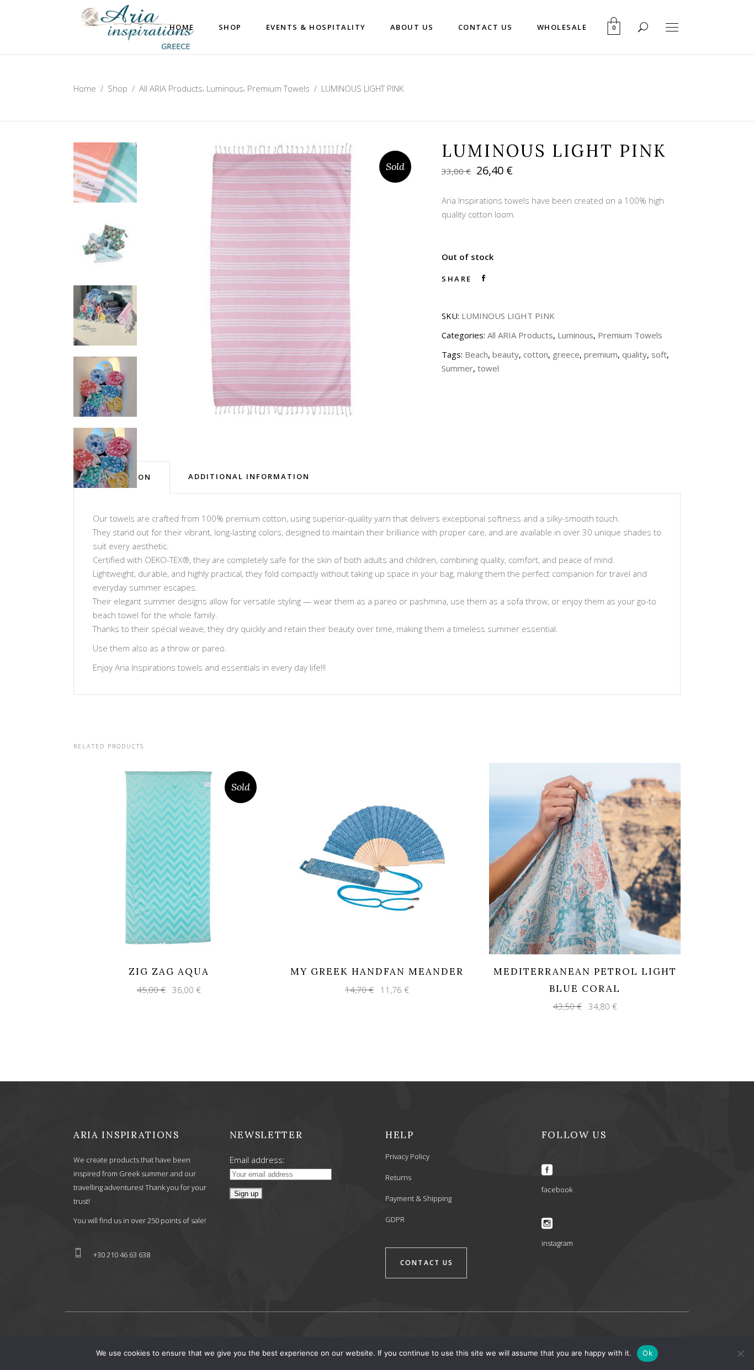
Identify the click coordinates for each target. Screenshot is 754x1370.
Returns (398, 1177)
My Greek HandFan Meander (377, 971)
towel (488, 368)
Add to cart (367, 858)
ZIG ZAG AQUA (169, 971)
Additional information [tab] (249, 476)
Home (84, 88)
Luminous (224, 88)
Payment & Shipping (418, 1198)
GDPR (395, 1219)
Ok (647, 1352)
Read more (159, 858)
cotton (535, 354)
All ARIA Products (171, 88)
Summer (457, 368)
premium (601, 354)
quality (634, 354)
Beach (476, 354)
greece (566, 354)
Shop (118, 88)
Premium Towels (278, 88)
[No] (740, 1353)
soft (659, 354)
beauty (505, 354)
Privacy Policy (407, 1156)
